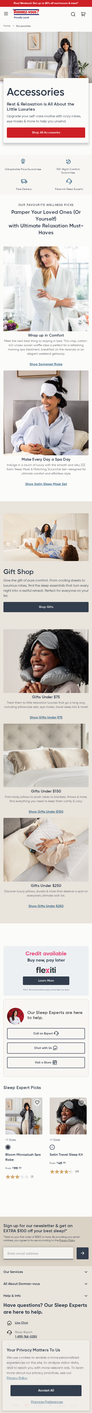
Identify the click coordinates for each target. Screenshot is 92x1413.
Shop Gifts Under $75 (46, 717)
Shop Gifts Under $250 (46, 906)
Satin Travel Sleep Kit (66, 1155)
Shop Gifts (46, 607)
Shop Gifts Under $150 (46, 812)
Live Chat (21, 1322)
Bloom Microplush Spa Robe (23, 1157)
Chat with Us (43, 1048)
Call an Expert (43, 1033)
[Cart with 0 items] (83, 14)
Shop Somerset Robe (46, 364)
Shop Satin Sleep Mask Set (46, 484)
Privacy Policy (67, 1240)
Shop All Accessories (46, 132)
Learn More (46, 980)
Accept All (46, 1390)
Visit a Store (43, 1062)
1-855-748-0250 (26, 1336)
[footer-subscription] (83, 1253)
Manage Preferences (47, 1402)
